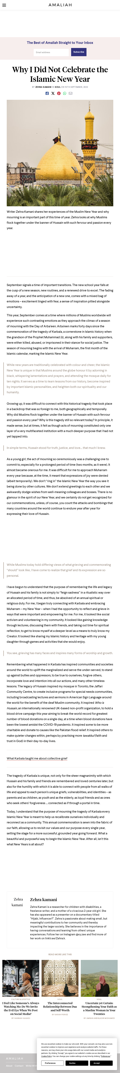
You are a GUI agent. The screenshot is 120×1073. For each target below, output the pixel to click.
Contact (19, 1066)
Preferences (50, 1063)
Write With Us (33, 1066)
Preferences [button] (105, 1056)
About (9, 1066)
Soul (58, 87)
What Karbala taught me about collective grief (37, 758)
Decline (72, 1063)
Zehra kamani (43, 87)
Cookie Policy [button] (46, 1056)
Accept (97, 1063)
